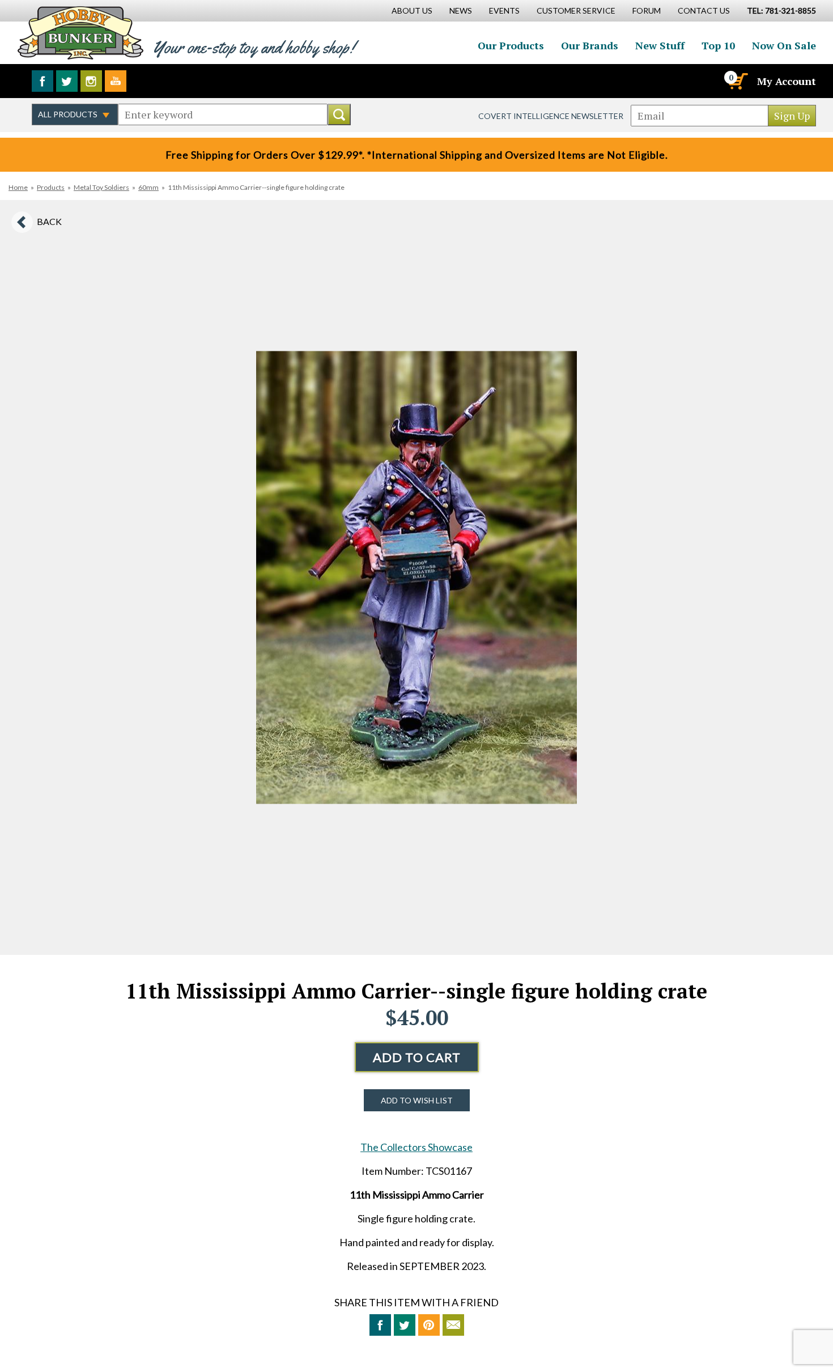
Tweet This (404, 1325)
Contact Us (704, 10)
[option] (416, 577)
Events (504, 10)
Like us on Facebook (42, 81)
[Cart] (737, 81)
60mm (148, 187)
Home (18, 187)
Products (51, 187)
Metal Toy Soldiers (101, 187)
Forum (646, 10)
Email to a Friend (453, 1325)
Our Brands (589, 45)
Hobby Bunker (80, 33)
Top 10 (718, 45)
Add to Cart (417, 1057)
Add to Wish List (417, 1100)
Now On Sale (784, 45)
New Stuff (660, 45)
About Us (412, 10)
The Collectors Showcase (416, 1147)
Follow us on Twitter (67, 81)
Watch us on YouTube (115, 81)
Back (49, 221)
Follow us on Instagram (91, 81)
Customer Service (576, 10)
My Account (786, 81)
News (460, 10)
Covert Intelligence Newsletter (550, 116)
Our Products (511, 45)
